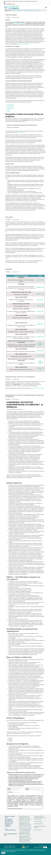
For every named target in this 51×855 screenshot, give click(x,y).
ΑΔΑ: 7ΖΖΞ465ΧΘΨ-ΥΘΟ (40, 362)
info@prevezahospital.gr (19, 1)
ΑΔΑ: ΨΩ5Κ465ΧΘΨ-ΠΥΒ (40, 344)
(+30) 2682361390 (9, 1)
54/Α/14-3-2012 (40, 324)
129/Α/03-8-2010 (40, 317)
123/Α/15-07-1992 (40, 355)
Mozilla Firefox (10, 107)
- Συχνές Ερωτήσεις (38, 821)
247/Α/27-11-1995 (40, 331)
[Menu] (46, 7)
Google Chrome (10, 108)
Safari (8, 109)
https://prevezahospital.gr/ (19, 23)
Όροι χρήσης (9, 217)
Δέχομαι (3, 853)
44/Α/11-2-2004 (40, 299)
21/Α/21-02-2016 (40, 350)
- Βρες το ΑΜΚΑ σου (38, 829)
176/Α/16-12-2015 (40, 336)
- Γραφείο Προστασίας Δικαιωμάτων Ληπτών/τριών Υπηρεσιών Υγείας (40, 818)
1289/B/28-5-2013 (40, 287)
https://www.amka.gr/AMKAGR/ (37, 388)
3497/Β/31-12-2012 (40, 293)
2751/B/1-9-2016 (40, 280)
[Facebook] (4, 2)
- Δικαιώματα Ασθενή (38, 823)
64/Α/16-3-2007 (40, 311)
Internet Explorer (11, 105)
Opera (8, 111)
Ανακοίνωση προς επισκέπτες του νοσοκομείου (20, 376)
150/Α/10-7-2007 (40, 305)
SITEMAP (27, 846)
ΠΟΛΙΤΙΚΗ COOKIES (11, 15)
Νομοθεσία (8, 269)
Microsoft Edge (10, 104)
